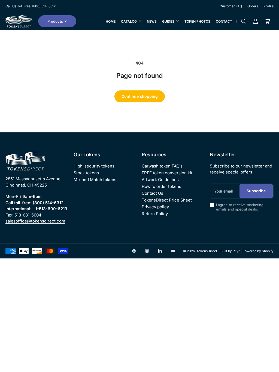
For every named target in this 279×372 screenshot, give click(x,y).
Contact (224, 21)
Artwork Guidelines (160, 179)
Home (111, 21)
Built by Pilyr (230, 251)
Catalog (129, 21)
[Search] (244, 21)
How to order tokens (161, 186)
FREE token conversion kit (167, 172)
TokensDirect (206, 251)
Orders (252, 6)
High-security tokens (94, 166)
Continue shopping (140, 96)
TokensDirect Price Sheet (167, 200)
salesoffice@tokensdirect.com (35, 221)
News (152, 21)
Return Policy (155, 213)
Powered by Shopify (258, 251)
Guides (168, 21)
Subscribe (256, 190)
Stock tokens (86, 172)
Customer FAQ (231, 6)
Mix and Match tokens (95, 179)
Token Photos (197, 21)
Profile (268, 6)
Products (55, 21)
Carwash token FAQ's (162, 166)
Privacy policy (155, 206)
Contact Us (152, 193)
